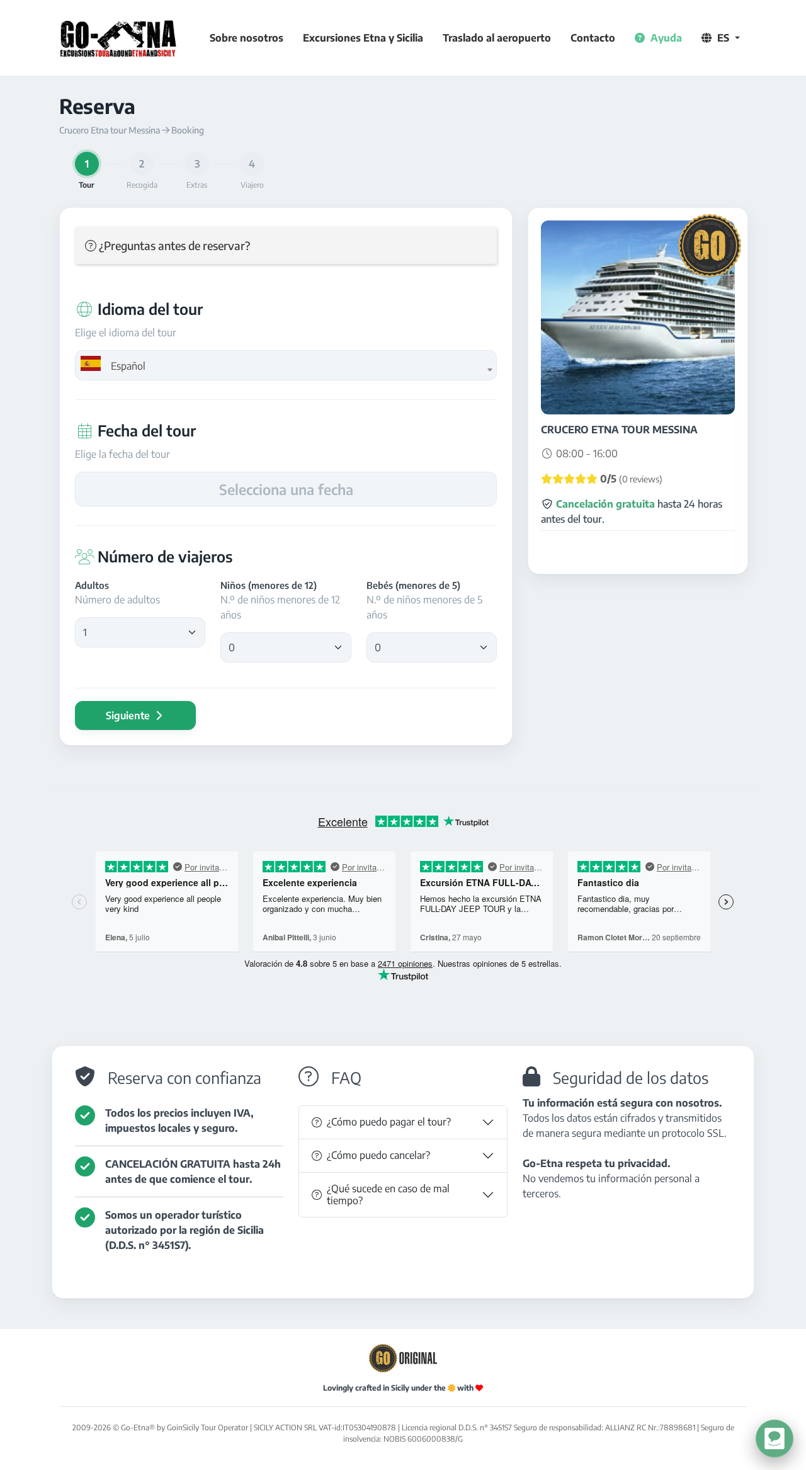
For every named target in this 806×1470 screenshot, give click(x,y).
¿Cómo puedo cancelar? (378, 1155)
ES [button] (723, 37)
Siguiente (129, 715)
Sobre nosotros (246, 37)
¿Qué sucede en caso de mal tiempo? (388, 1194)
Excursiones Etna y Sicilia (363, 37)
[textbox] (286, 366)
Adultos (92, 585)
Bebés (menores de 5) (413, 585)
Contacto (592, 37)
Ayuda (665, 37)
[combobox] (286, 365)
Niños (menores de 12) (268, 585)
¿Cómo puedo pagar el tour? (389, 1121)
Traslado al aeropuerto (497, 37)
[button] (286, 245)
